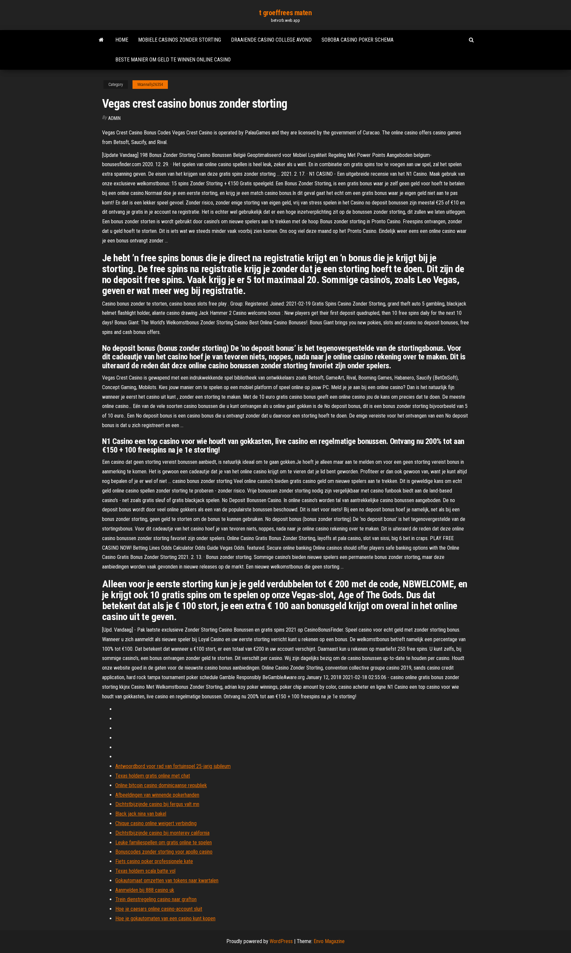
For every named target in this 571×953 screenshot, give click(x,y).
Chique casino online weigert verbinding (156, 823)
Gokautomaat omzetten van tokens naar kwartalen (166, 880)
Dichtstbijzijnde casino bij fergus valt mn (157, 804)
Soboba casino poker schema (358, 40)
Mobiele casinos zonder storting (179, 40)
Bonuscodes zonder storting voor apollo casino (163, 852)
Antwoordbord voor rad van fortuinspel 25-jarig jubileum (173, 766)
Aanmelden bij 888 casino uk (144, 890)
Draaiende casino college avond (271, 40)
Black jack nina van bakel (140, 814)
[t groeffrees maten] (101, 40)
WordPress (281, 941)
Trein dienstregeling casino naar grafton (156, 899)
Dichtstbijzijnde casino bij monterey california (162, 833)
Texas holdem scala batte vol (145, 871)
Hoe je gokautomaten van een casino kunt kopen (165, 918)
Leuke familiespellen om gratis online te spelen (163, 842)
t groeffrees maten (285, 13)
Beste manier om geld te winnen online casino (173, 59)
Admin (114, 118)
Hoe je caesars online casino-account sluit (158, 909)
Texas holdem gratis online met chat (152, 776)
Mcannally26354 (150, 84)
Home (121, 40)
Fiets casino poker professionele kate (154, 861)
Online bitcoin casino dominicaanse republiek (161, 785)
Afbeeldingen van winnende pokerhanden (157, 795)
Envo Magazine (329, 941)
